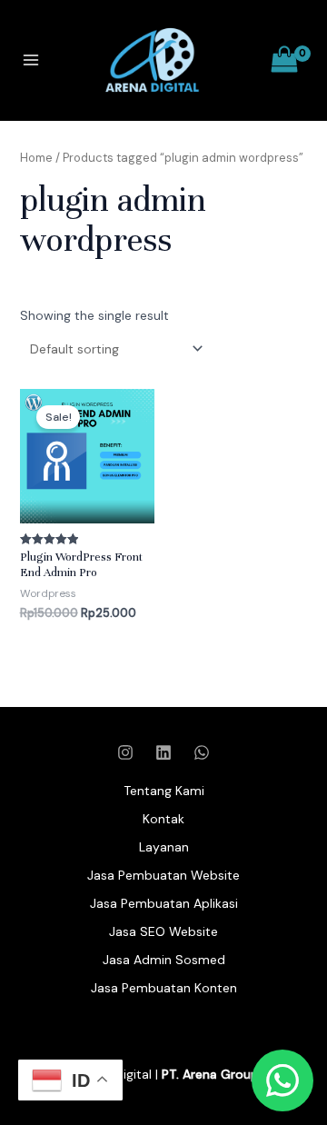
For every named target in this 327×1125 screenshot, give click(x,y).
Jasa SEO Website (163, 931)
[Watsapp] (201, 752)
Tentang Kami (164, 790)
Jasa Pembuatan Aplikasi (164, 903)
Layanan (164, 847)
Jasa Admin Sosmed (164, 959)
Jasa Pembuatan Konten (164, 988)
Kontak (163, 819)
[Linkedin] (163, 752)
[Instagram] (125, 752)
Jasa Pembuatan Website (163, 875)
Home (36, 157)
